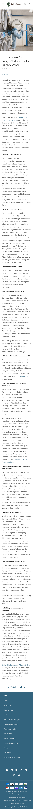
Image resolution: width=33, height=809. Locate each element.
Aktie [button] (6, 75)
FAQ (5, 700)
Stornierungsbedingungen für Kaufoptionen (17, 807)
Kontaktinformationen (17, 803)
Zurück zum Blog (17, 687)
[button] (2, 4)
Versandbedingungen (25, 800)
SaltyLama (14, 791)
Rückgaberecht (20, 794)
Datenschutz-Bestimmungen (17, 797)
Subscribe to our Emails (12, 757)
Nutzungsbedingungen (12, 719)
